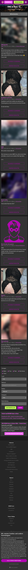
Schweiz (18, 46)
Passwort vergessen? (11, 453)
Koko (11, 525)
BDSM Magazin (13, 447)
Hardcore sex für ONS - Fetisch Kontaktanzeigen (13, 418)
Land (3, 376)
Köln (11, 493)
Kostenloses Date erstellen (14, 433)
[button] (14, 567)
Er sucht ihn (11, 510)
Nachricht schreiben (14, 61)
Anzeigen (4, 368)
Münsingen (22, 46)
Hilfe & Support (11, 444)
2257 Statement (11, 464)
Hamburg (11, 482)
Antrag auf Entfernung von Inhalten (11, 460)
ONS (2, 46)
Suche (20, 407)
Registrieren (18, 2)
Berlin (11, 479)
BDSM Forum (11, 506)
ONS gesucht (4, 44)
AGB (11, 449)
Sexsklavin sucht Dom (6, 97)
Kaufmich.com (11, 523)
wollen (15, 456)
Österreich (11, 497)
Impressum (11, 451)
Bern (20, 99)
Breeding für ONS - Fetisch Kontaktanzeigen (12, 416)
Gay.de (11, 520)
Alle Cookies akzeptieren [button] (14, 560)
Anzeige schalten (14, 65)
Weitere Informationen (15, 557)
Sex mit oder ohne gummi (7, 244)
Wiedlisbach (22, 245)
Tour (7, 447)
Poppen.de (11, 518)
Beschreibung (5, 401)
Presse (11, 471)
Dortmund (11, 491)
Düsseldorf (11, 488)
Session (3, 295)
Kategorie (4, 394)
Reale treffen (4, 200)
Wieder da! (8, 2)
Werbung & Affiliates (11, 467)
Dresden (11, 495)
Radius (3, 388)
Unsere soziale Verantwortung (11, 469)
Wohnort (4, 382)
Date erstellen (10, 407)
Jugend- (7, 458)
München (11, 484)
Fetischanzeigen (11, 508)
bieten (10, 456)
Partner (9, 516)
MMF (2, 147)
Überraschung (4, 341)
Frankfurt (11, 486)
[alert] (14, 550)
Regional (11, 477)
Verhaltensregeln (11, 462)
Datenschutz (14, 458)
